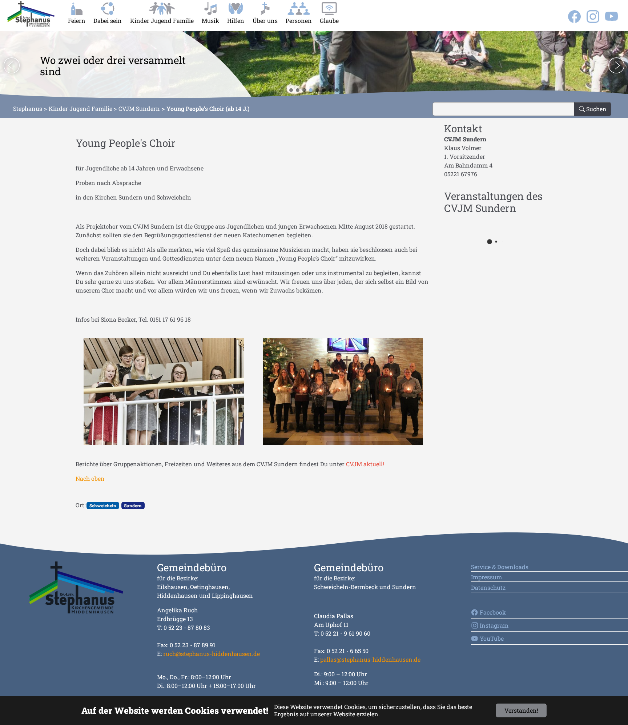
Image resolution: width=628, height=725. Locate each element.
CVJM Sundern (139, 108)
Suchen (596, 109)
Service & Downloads (499, 567)
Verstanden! (521, 710)
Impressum (486, 577)
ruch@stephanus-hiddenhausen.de (211, 653)
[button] (12, 65)
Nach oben (90, 478)
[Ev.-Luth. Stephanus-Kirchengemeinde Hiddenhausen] (31, 13)
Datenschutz (488, 587)
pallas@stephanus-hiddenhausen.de (370, 659)
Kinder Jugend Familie (80, 108)
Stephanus (27, 108)
